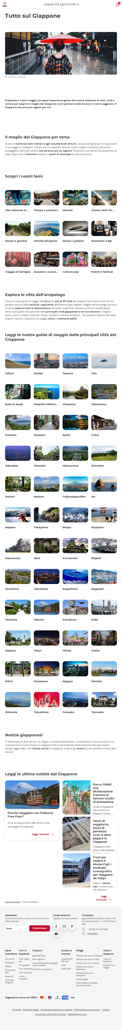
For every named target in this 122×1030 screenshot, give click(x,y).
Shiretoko (97, 466)
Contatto (16, 1009)
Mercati (68, 210)
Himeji (67, 650)
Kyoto (66, 435)
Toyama (68, 373)
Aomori (10, 496)
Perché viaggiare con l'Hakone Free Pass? (30, 815)
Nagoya (68, 681)
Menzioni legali (31, 1009)
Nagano (10, 527)
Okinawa (11, 620)
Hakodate (11, 466)
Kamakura (70, 620)
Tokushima (41, 712)
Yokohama (41, 589)
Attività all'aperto (45, 241)
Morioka (96, 681)
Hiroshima (12, 589)
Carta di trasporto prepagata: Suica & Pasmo (45, 964)
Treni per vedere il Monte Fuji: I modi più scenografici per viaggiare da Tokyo (103, 868)
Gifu (94, 373)
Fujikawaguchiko (74, 496)
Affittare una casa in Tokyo (87, 959)
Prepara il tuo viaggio (109, 966)
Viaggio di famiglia (17, 272)
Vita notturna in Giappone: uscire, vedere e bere (18, 210)
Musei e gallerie (73, 241)
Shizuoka (11, 712)
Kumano (10, 435)
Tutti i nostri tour (24, 960)
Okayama (69, 404)
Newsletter (10, 962)
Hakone (39, 620)
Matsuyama (70, 466)
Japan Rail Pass (39, 955)
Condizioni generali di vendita (56, 1009)
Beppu (67, 527)
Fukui (95, 435)
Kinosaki (39, 466)
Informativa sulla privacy (87, 1009)
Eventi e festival (102, 272)
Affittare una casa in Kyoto (87, 963)
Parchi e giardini (16, 241)
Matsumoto (12, 558)
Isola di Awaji (14, 404)
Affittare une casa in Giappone (89, 955)
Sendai (38, 373)
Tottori (9, 373)
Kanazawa (41, 681)
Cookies (106, 1009)
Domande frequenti (9, 981)
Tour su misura (25, 972)
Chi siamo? (10, 959)
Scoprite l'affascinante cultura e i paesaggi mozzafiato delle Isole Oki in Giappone (46, 404)
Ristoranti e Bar (101, 241)
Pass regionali (38, 959)
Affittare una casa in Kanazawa (85, 968)
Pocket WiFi (66, 969)
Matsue (39, 496)
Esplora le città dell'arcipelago (35, 295)
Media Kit (9, 976)
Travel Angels (82, 979)
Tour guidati (24, 965)
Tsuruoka (97, 712)
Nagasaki (97, 589)
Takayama (41, 527)
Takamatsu (98, 404)
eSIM (63, 965)
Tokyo (38, 650)
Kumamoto (70, 558)
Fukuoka (68, 712)
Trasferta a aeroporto (42, 969)
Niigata (96, 558)
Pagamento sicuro (77, 1014)
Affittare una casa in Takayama (85, 974)
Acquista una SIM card (67, 960)
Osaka (95, 650)
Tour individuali (25, 969)
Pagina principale (12, 902)
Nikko (9, 681)
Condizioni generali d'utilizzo (50, 1014)
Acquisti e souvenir (46, 272)
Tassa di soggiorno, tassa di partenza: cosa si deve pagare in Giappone (102, 831)
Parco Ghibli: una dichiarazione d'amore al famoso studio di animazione (103, 793)
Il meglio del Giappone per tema (37, 137)
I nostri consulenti (23, 977)
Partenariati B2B (10, 971)
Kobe (94, 620)
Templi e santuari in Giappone (46, 210)
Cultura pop (71, 272)
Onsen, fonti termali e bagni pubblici (104, 210)
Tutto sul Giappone (107, 960)
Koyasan (39, 435)
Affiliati (8, 966)
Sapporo (10, 650)
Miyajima (97, 527)
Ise (93, 496)
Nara (37, 558)
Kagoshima (70, 589)
